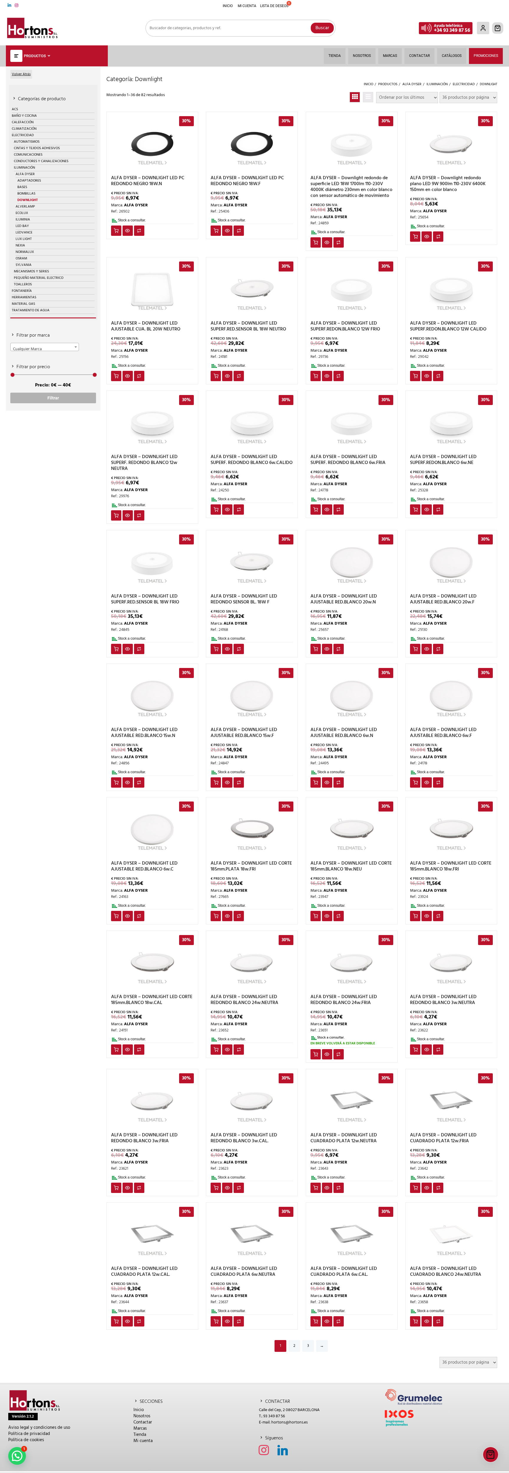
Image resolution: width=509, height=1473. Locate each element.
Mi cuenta (143, 1440)
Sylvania (24, 265)
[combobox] (44, 347)
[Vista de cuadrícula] (355, 97)
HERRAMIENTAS (24, 297)
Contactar (142, 1422)
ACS (15, 109)
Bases (22, 187)
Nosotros (141, 1416)
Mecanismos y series (31, 271)
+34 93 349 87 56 (452, 30)
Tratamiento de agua (30, 310)
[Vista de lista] (368, 97)
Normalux (25, 252)
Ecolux (22, 213)
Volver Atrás (21, 74)
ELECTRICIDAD (23, 135)
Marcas (140, 1428)
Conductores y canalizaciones (41, 161)
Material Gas (23, 304)
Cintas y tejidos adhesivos (37, 148)
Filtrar (53, 398)
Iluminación (24, 168)
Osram (21, 258)
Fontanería (22, 291)
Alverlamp (25, 207)
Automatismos (26, 142)
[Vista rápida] (128, 231)
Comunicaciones (28, 155)
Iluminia (23, 220)
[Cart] (497, 28)
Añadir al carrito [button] (116, 231)
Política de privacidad (29, 1433)
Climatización (24, 129)
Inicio (138, 1409)
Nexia (20, 245)
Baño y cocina (24, 116)
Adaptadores (29, 181)
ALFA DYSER (136, 205)
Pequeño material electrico (38, 278)
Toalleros (23, 284)
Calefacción (23, 122)
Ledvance (24, 233)
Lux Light (24, 239)
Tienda (139, 1434)
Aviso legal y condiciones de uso (39, 1427)
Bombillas (26, 194)
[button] (17, 1456)
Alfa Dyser (25, 174)
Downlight (27, 200)
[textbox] (45, 349)
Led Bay (22, 226)
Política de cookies (26, 1440)
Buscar (322, 28)
